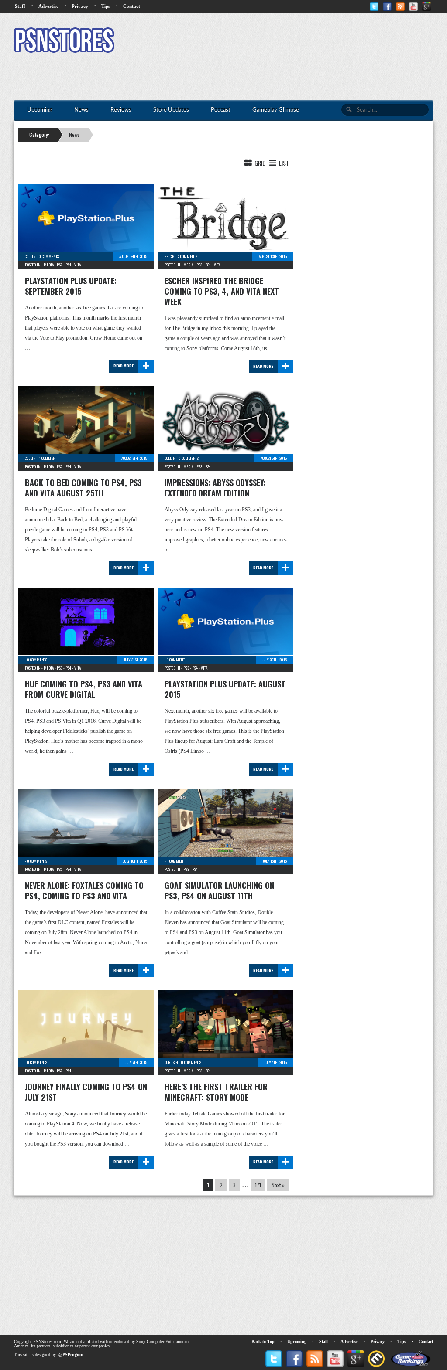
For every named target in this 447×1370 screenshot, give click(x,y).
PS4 (68, 265)
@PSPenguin (70, 1354)
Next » (278, 1185)
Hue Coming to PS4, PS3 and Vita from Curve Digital (83, 689)
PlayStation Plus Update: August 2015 (225, 689)
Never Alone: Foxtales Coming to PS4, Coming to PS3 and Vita (84, 890)
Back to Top (263, 1341)
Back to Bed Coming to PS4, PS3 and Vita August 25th (83, 488)
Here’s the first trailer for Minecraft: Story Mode (216, 1092)
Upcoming (296, 1341)
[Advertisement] (274, 41)
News (74, 134)
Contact (131, 6)
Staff (20, 6)
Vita (77, 265)
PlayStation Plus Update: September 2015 (71, 286)
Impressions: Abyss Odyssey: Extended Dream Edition (215, 488)
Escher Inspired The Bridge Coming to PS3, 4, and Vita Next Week (222, 291)
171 (258, 1185)
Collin (30, 256)
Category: (39, 134)
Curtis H (171, 1062)
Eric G (170, 256)
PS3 (59, 265)
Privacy (80, 6)
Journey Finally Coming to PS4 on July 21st (86, 1092)
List (283, 162)
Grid (259, 162)
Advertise (48, 6)
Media (49, 265)
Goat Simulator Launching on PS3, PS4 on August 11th (219, 890)
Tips (105, 6)
